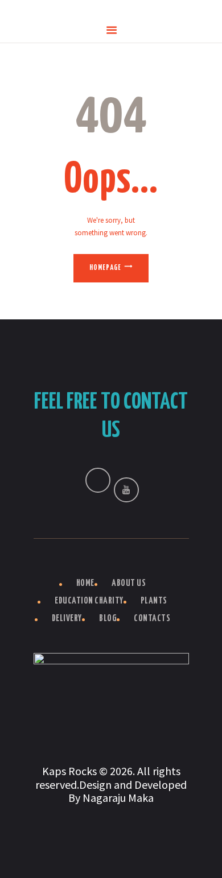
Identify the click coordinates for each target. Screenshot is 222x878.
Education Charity (89, 601)
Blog (108, 618)
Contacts (152, 618)
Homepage (105, 268)
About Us (129, 583)
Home (85, 583)
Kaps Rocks (69, 771)
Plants (154, 601)
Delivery (67, 618)
